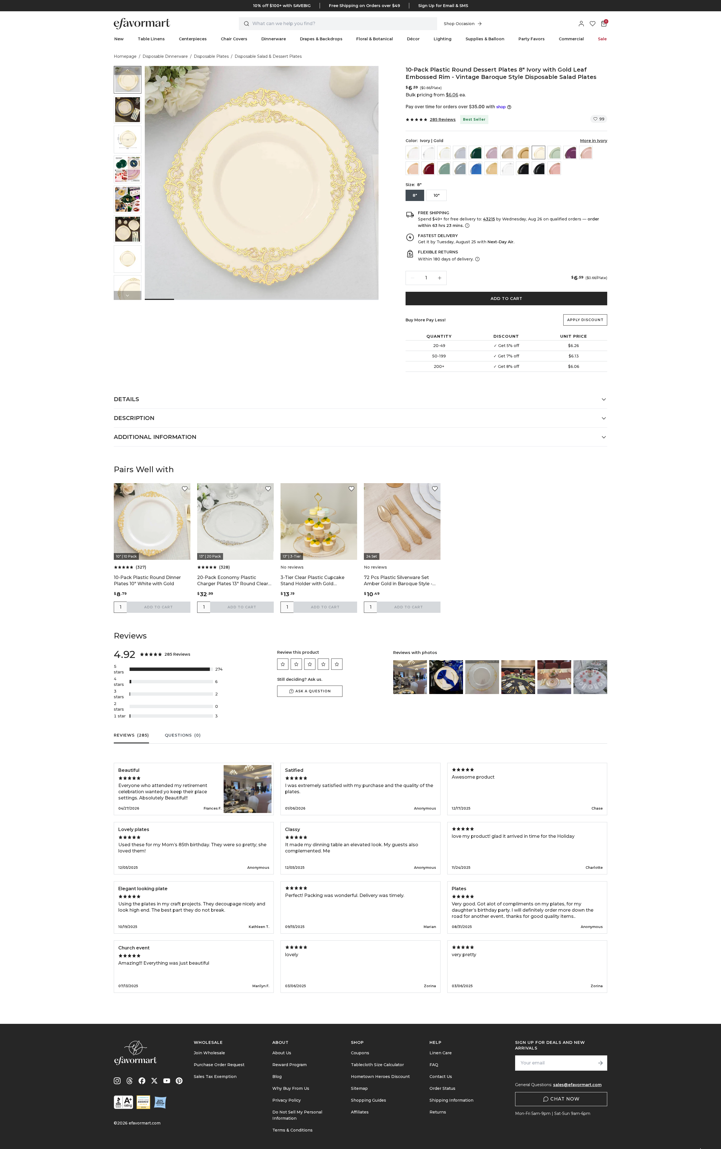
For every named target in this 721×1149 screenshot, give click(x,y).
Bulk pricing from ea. (436, 95)
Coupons (360, 1052)
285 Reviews (443, 119)
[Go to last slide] (127, 70)
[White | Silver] (507, 168)
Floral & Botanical (374, 38)
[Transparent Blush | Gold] (412, 168)
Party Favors (532, 38)
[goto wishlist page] (592, 23)
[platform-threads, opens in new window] (129, 1080)
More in (593, 140)
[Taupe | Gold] (507, 152)
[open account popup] (581, 23)
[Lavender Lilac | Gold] (491, 152)
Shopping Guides (368, 1100)
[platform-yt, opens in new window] (166, 1080)
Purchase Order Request (219, 1064)
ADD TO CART (506, 298)
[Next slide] (127, 295)
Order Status (442, 1088)
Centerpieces (193, 38)
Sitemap (359, 1088)
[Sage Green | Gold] (554, 152)
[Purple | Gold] (570, 152)
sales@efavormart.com (577, 1084)
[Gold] (522, 152)
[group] (127, 80)
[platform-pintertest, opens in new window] (179, 1080)
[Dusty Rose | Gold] (554, 168)
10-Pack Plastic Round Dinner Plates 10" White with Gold (147, 580)
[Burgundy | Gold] (428, 168)
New (119, 38)
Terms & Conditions (292, 1130)
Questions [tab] (183, 735)
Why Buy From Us (290, 1088)
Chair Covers (234, 38)
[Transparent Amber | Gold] (491, 168)
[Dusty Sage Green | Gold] (444, 168)
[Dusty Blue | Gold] (459, 168)
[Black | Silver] (538, 168)
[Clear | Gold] (412, 152)
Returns (438, 1112)
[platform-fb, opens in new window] (142, 1080)
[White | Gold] (444, 152)
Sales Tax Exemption (215, 1076)
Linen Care (441, 1052)
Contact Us (441, 1076)
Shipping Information (451, 1100)
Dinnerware (273, 38)
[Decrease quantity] (412, 278)
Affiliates (360, 1112)
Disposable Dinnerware (165, 56)
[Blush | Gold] (586, 152)
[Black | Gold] (522, 168)
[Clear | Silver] (428, 152)
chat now (565, 1099)
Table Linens (151, 38)
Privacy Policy (286, 1100)
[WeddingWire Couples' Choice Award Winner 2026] (143, 1102)
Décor (413, 38)
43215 (489, 219)
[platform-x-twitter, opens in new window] (154, 1080)
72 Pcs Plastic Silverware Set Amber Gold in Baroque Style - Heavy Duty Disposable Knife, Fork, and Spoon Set (398, 581)
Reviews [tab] (131, 735)
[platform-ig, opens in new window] (117, 1080)
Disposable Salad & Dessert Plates (268, 56)
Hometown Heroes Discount (380, 1076)
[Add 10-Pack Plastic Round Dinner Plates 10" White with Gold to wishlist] (184, 488)
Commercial (571, 38)
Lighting (442, 38)
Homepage (125, 56)
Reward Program (289, 1064)
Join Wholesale (209, 1052)
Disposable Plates (211, 56)
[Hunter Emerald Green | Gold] (475, 152)
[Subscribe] (600, 1063)
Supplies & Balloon (485, 38)
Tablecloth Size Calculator (377, 1064)
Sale (602, 38)
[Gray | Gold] (459, 152)
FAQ (434, 1064)
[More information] (467, 225)
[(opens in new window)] (123, 1102)
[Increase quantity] (439, 278)
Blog (277, 1076)
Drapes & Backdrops (321, 38)
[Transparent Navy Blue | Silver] (475, 168)
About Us (281, 1052)
